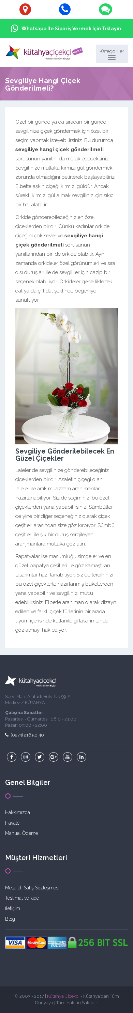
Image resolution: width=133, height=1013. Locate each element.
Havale (12, 823)
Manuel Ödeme (21, 833)
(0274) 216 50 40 (27, 735)
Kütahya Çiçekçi (63, 996)
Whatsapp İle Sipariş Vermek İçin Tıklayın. (71, 28)
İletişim (12, 908)
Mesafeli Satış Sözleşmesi (32, 887)
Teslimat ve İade (22, 898)
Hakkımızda (17, 812)
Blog (10, 919)
